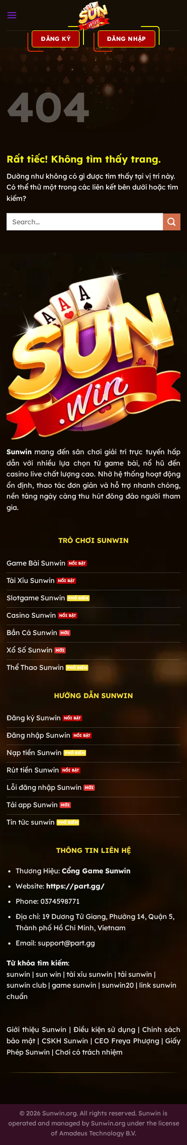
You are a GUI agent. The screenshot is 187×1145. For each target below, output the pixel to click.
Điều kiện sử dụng (104, 1029)
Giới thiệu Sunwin (37, 1029)
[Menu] (12, 15)
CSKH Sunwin (65, 1040)
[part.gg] (93, 15)
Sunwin (19, 451)
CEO (126, 1040)
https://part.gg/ (75, 886)
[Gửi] (171, 221)
